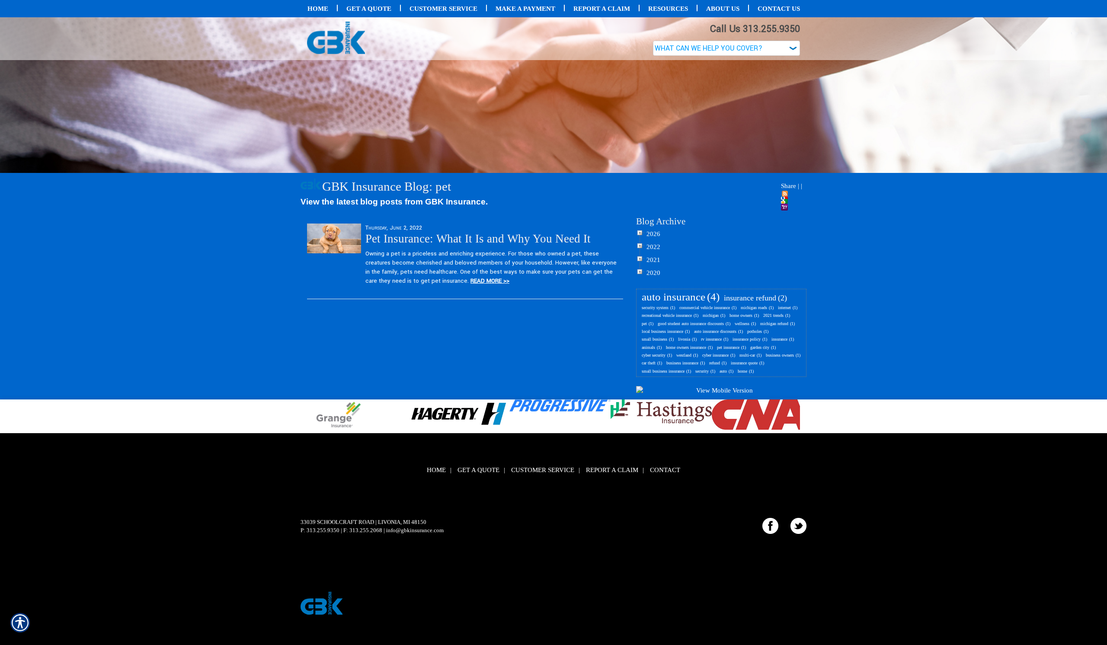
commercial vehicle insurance (704, 307)
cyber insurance (715, 355)
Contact (665, 469)
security (702, 371)
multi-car (747, 355)
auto (723, 371)
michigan (711, 315)
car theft (649, 363)
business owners (780, 355)
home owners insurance (686, 347)
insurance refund (750, 298)
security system (655, 307)
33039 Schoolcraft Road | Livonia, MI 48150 (363, 522)
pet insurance (728, 347)
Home (436, 469)
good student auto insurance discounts (691, 323)
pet (644, 323)
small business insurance (663, 371)
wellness (742, 323)
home (742, 371)
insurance (779, 339)
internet (784, 307)
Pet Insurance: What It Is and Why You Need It (478, 238)
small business (654, 339)
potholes (754, 331)
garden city (759, 347)
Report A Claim (612, 469)
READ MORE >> (489, 281)
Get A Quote (478, 469)
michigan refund (774, 323)
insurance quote (744, 363)
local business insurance (662, 331)
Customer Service (542, 469)
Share (788, 185)
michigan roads (754, 307)
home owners (740, 315)
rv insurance (711, 339)
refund (714, 363)
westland (683, 355)
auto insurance (673, 297)
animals (648, 347)
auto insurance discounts (715, 331)
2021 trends (773, 315)
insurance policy (747, 339)
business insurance (682, 363)
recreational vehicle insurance (667, 315)
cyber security (653, 355)
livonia (684, 339)
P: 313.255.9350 (320, 530)
